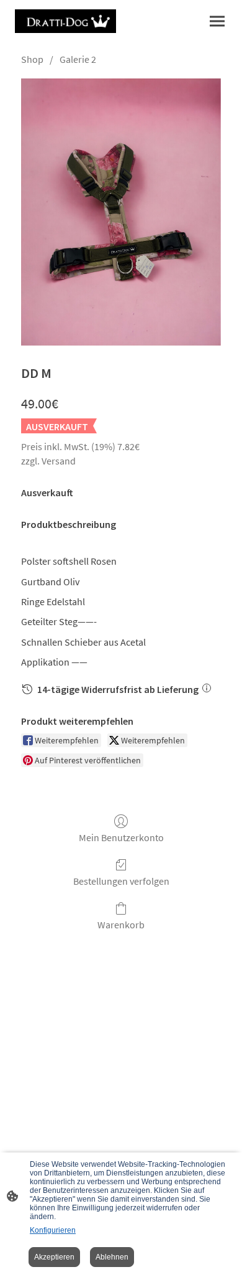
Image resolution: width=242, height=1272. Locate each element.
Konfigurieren (53, 1230)
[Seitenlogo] (65, 21)
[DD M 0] (121, 212)
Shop (32, 59)
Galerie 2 (78, 59)
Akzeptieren (54, 1257)
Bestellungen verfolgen (121, 881)
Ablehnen (112, 1257)
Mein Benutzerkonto (121, 837)
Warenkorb (121, 924)
